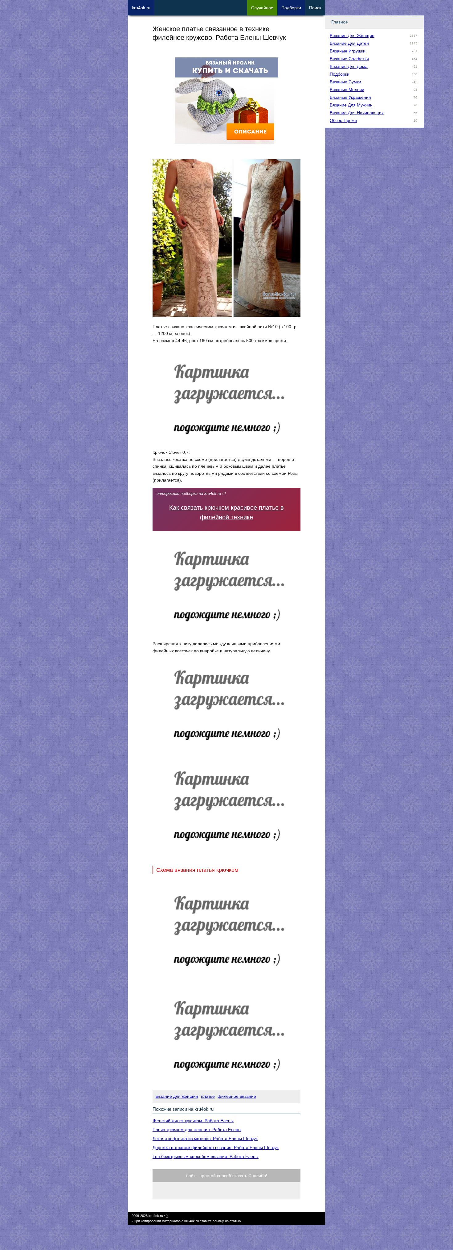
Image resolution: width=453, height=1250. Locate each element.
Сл (262, 7)
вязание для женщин (177, 1096)
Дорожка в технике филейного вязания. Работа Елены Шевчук (216, 1147)
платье (208, 1096)
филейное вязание (237, 1096)
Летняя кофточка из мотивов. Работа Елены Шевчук (205, 1138)
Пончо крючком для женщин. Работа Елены (197, 1129)
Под (291, 7)
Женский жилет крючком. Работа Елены (193, 1120)
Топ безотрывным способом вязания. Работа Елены (206, 1156)
